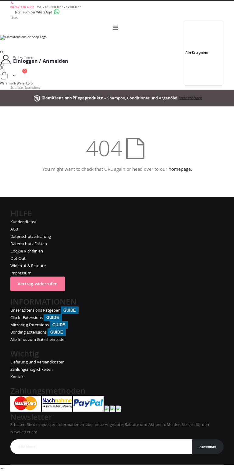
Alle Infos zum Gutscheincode (37, 339)
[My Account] (117, 68)
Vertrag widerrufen (38, 284)
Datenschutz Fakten (28, 243)
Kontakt (17, 376)
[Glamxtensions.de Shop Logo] (117, 42)
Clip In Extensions (34, 317)
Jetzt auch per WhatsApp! (34, 12)
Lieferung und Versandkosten (37, 362)
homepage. (180, 169)
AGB (14, 229)
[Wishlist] (117, 65)
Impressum (20, 273)
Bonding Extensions (36, 332)
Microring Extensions (37, 324)
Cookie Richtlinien (26, 251)
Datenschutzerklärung (30, 236)
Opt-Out (18, 258)
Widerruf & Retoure (28, 265)
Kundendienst (23, 221)
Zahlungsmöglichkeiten (31, 369)
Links (14, 18)
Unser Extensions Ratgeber (43, 310)
